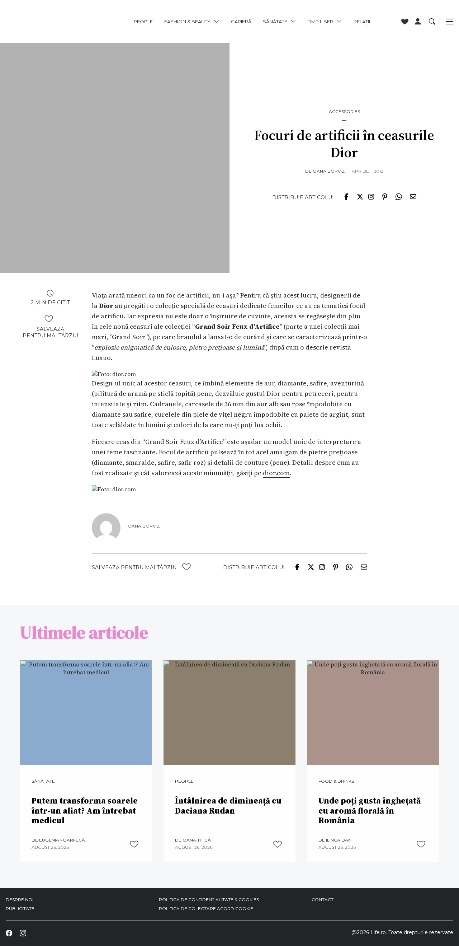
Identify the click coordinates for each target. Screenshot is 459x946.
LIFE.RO (49, 21)
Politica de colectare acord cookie (206, 908)
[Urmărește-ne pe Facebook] (9, 933)
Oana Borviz (329, 171)
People (143, 21)
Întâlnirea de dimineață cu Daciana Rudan (228, 806)
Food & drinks (336, 781)
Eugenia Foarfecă (62, 840)
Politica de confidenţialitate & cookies (209, 899)
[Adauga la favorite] (48, 318)
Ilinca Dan (338, 840)
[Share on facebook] (346, 196)
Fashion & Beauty (187, 21)
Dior (273, 393)
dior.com (276, 472)
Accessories (344, 111)
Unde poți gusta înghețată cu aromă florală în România (369, 811)
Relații (362, 21)
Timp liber (320, 21)
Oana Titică (197, 840)
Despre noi (19, 899)
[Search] (432, 21)
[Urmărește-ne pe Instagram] (22, 933)
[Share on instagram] (371, 196)
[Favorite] (405, 21)
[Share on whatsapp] (398, 196)
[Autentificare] (418, 21)
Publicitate (20, 908)
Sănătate (275, 21)
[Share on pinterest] (384, 196)
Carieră (241, 21)
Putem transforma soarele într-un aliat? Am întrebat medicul (85, 811)
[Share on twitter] (360, 196)
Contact (322, 899)
